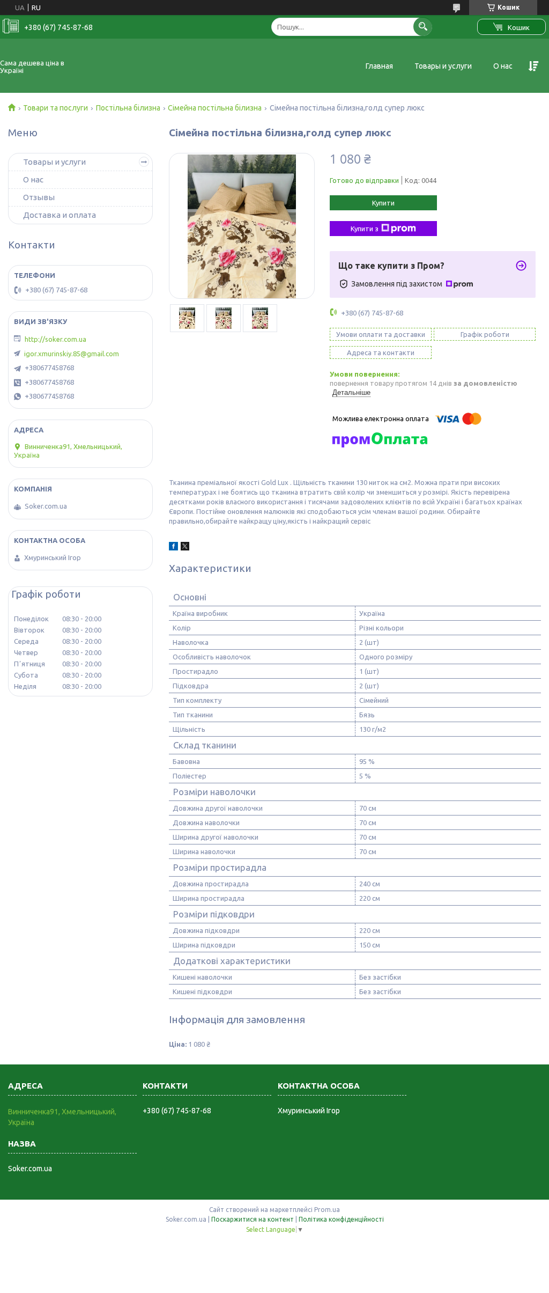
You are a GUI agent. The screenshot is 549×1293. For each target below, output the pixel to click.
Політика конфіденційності (341, 1219)
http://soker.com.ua (55, 339)
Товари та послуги (55, 108)
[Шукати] (422, 26)
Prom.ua (327, 1209)
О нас (503, 66)
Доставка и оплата (59, 214)
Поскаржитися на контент (252, 1219)
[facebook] (173, 548)
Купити (383, 203)
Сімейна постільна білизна (215, 108)
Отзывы (39, 197)
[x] (185, 548)
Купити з (365, 228)
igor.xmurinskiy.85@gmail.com (71, 353)
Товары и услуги (443, 66)
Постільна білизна (128, 108)
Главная (379, 66)
